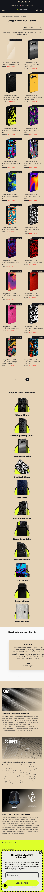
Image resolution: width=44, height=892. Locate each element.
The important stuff (9, 843)
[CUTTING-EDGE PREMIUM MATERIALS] (22, 699)
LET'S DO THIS (22, 883)
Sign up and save (8, 850)
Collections (9, 16)
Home (4, 16)
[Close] (40, 852)
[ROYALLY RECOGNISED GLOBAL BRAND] (22, 800)
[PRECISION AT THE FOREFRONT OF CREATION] (22, 748)
